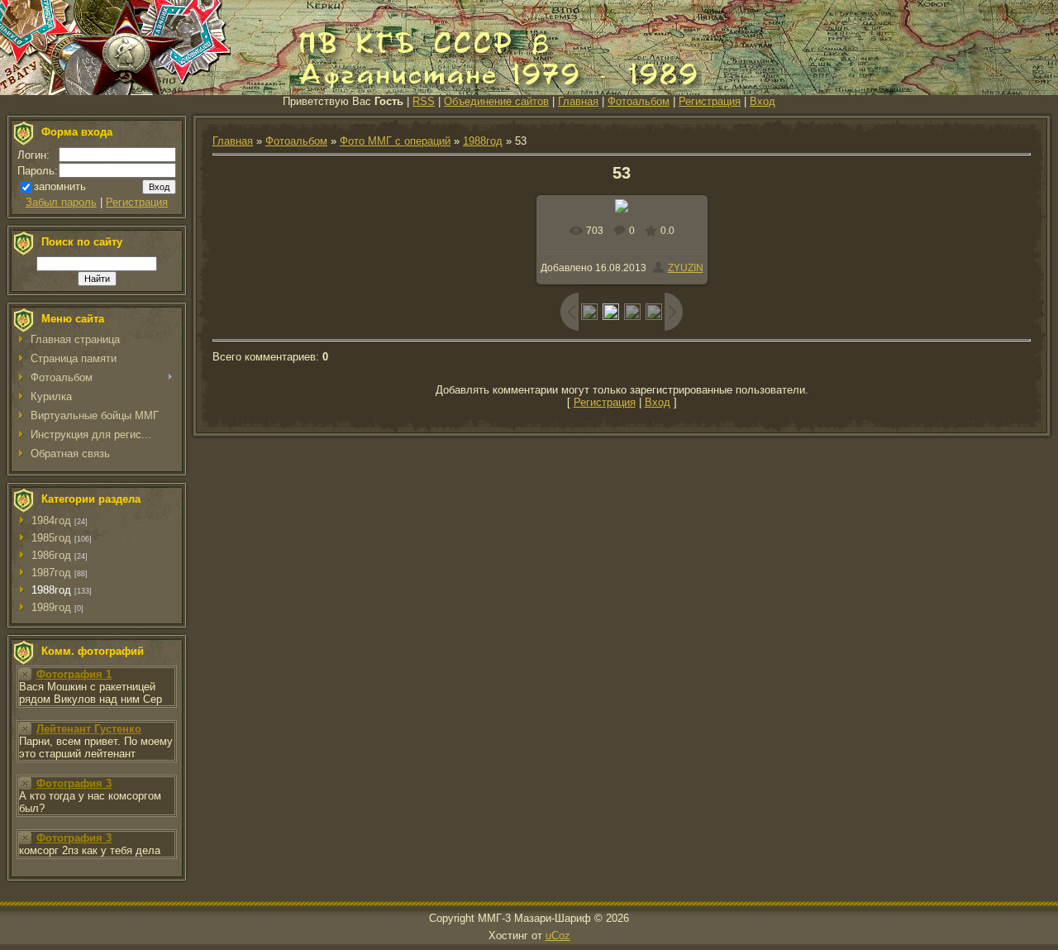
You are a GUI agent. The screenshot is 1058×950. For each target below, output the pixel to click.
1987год (51, 572)
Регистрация (710, 101)
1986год (51, 555)
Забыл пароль (61, 202)
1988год (51, 590)
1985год (51, 538)
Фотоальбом (639, 101)
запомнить (60, 186)
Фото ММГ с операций (395, 141)
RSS (423, 101)
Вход (762, 101)
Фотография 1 (74, 674)
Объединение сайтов (496, 101)
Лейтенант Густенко (88, 729)
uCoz (558, 935)
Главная (578, 101)
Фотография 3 (74, 783)
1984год (51, 520)
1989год (51, 607)
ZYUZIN (685, 268)
